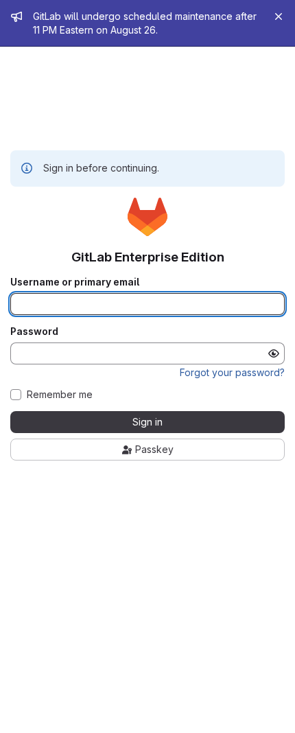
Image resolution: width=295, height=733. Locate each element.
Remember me (60, 394)
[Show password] (274, 353)
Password (34, 331)
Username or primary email (74, 282)
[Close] (278, 16)
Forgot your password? (232, 372)
